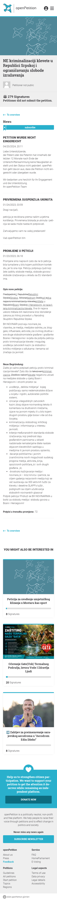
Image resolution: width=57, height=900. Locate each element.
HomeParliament (41, 858)
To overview (13, 114)
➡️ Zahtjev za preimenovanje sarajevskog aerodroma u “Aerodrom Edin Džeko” (28, 735)
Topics (6, 883)
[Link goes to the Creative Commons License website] (5, 896)
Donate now (28, 799)
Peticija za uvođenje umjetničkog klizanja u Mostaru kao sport (28, 601)
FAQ (34, 854)
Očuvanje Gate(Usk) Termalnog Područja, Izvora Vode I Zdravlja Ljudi (28, 667)
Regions (7, 887)
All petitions (9, 876)
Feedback (8, 861)
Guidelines (8, 873)
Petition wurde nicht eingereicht (19, 139)
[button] (46, 8)
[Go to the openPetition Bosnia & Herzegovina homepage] (20, 8)
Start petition (10, 880)
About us (8, 854)
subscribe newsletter (28, 839)
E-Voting (36, 861)
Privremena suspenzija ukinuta (28, 199)
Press (6, 858)
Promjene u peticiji (18, 251)
